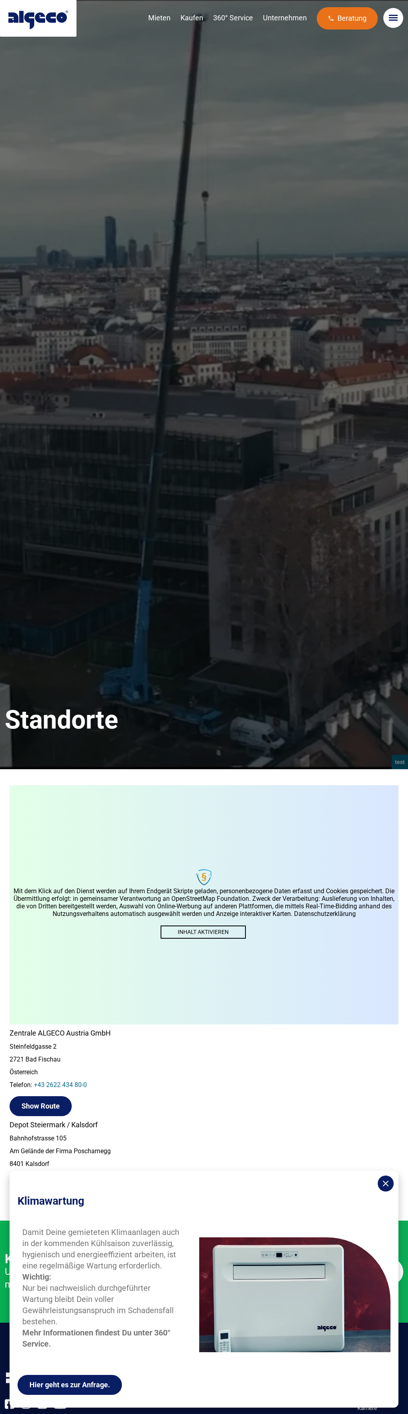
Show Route (41, 1106)
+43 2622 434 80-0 (60, 1085)
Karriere (367, 1408)
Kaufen (191, 18)
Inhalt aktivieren (203, 932)
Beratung (352, 18)
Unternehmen (285, 18)
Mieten (159, 18)
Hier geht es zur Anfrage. (69, 1385)
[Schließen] (386, 1183)
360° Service (233, 18)
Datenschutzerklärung (325, 914)
